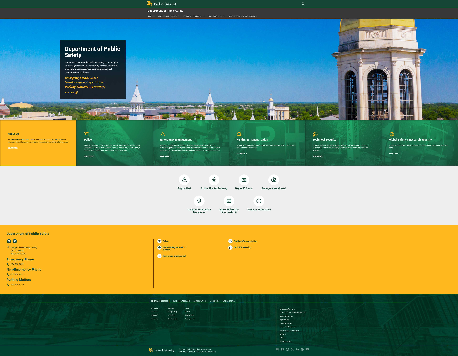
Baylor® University (193, 349)
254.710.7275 (17, 284)
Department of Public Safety (165, 10)
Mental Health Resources (288, 327)
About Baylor (155, 308)
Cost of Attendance (286, 316)
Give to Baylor (172, 319)
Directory (171, 315)
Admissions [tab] (214, 301)
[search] (304, 4)
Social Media (189, 315)
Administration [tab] (200, 301)
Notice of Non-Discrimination (289, 330)
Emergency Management (167, 16)
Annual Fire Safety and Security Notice (292, 312)
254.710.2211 (17, 274)
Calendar (171, 308)
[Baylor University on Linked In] (296, 350)
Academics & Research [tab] (181, 301)
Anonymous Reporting (287, 309)
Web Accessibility (286, 341)
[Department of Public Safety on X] (14, 241)
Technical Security (215, 16)
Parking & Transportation (193, 16)
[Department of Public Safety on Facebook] (9, 241)
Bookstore (154, 319)
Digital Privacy (284, 320)
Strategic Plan (189, 319)
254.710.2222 (17, 264)
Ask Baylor (155, 315)
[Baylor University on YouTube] (306, 350)
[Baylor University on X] (291, 350)
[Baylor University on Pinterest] (301, 350)
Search (187, 311)
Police (149, 16)
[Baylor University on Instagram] (287, 350)
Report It (283, 334)
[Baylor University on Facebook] (282, 350)
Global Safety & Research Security (242, 16)
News (187, 308)
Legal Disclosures (286, 323)
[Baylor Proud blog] (277, 350)
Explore (69, 92)
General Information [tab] (159, 301)
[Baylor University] (162, 4)
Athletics (154, 311)
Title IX (282, 337)
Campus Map (172, 311)
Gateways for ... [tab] (228, 301)
